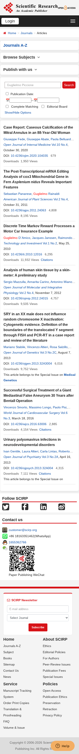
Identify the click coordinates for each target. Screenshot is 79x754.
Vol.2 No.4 (61, 199)
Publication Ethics (55, 697)
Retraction (50, 709)
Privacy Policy (52, 715)
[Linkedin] (43, 506)
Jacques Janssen (44, 238)
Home (12, 33)
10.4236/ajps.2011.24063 (28, 210)
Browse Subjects (20, 57)
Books (7, 658)
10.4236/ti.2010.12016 (26, 254)
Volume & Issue (14, 727)
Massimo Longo (40, 407)
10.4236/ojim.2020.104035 (29, 155)
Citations (47, 260)
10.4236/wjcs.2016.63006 (29, 424)
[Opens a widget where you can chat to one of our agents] (62, 746)
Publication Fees (54, 670)
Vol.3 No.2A (50, 457)
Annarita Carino (38, 282)
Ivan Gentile (12, 451)
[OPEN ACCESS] (67, 7)
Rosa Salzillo (59, 347)
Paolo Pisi (59, 407)
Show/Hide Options (18, 112)
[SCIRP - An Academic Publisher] (30, 7)
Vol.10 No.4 (60, 144)
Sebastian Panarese (18, 193)
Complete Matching (24, 106)
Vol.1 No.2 (50, 243)
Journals (26, 33)
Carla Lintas (48, 451)
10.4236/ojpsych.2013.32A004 (32, 468)
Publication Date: (22, 94)
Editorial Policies (54, 652)
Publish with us (18, 69)
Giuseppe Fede (14, 139)
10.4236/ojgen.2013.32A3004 (31, 363)
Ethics (47, 646)
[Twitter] (5, 506)
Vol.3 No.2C (48, 352)
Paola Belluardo (62, 139)
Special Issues (53, 676)
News (7, 676)
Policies (50, 684)
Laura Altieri (30, 451)
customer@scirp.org (23, 530)
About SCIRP (55, 639)
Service (10, 684)
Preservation (51, 703)
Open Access (52, 690)
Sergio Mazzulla (15, 282)
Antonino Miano (61, 282)
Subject (8, 652)
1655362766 (17, 542)
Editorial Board (57, 106)
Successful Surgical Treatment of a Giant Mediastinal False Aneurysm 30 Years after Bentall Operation (39, 395)
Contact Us (11, 670)
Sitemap (9, 664)
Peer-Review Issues (56, 664)
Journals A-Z (12, 646)
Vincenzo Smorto (15, 407)
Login (10, 21)
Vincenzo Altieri (37, 347)
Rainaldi (46, 193)
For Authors (51, 658)
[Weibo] (61, 506)
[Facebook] (25, 506)
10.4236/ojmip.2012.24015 (29, 298)
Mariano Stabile (14, 347)
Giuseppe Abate (38, 139)
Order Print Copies (16, 703)
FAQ (6, 721)
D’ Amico (17, 238)
